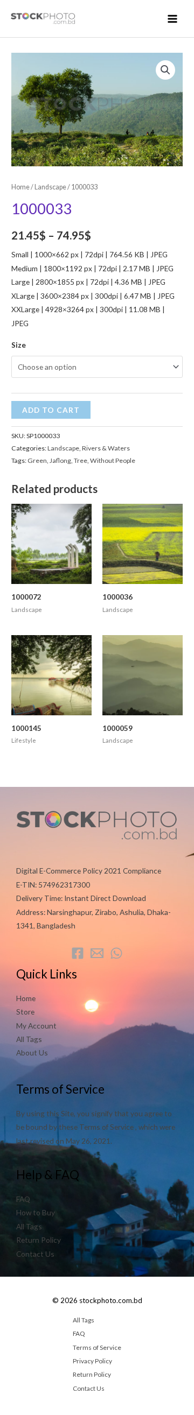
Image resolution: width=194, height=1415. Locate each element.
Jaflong (60, 460)
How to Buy (35, 1212)
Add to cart (51, 409)
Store (25, 1011)
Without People (112, 460)
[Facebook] (77, 953)
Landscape (50, 187)
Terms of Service (97, 1347)
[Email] (97, 953)
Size (18, 344)
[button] (165, 70)
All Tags (29, 1039)
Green (37, 460)
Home (20, 187)
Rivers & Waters (106, 448)
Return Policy (38, 1239)
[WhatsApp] (116, 953)
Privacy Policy (92, 1361)
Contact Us (35, 1253)
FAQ (23, 1198)
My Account (36, 1025)
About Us (32, 1052)
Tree (80, 460)
